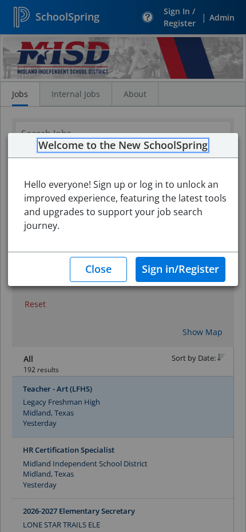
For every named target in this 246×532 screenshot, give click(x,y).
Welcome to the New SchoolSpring (123, 145)
